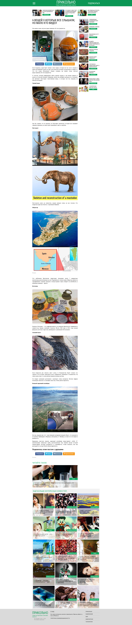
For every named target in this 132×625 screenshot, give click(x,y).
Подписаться (94, 3)
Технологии (89, 621)
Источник (34, 457)
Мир (87, 616)
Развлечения (89, 614)
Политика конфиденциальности (60, 618)
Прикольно (89, 611)
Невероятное (89, 619)
